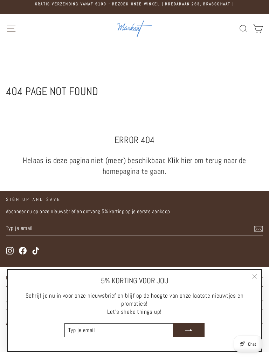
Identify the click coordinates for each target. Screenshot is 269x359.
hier (187, 160)
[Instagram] (10, 251)
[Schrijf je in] (258, 228)
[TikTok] (36, 251)
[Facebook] (23, 251)
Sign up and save (33, 199)
